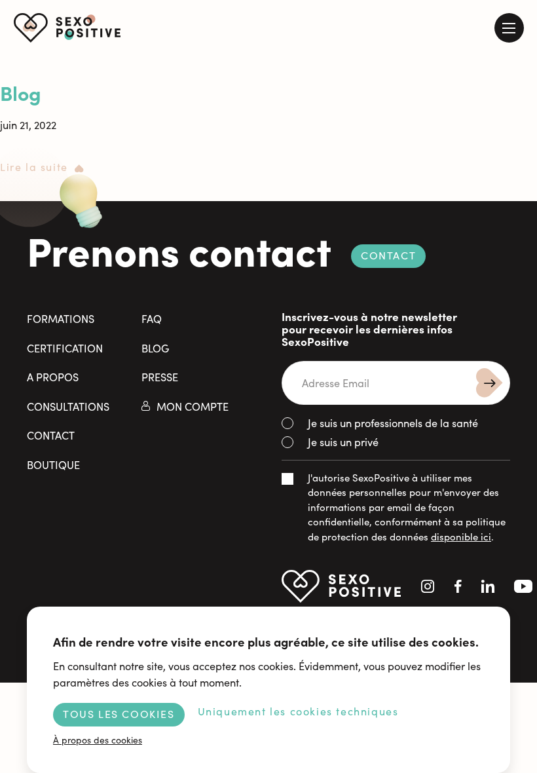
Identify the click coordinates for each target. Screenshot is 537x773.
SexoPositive (67, 28)
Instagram (427, 586)
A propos (53, 376)
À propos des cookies (97, 740)
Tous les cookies (119, 714)
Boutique (53, 464)
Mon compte (193, 406)
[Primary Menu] (509, 28)
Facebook (458, 586)
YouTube (523, 586)
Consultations (68, 406)
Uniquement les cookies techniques (298, 711)
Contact (388, 255)
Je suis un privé (343, 441)
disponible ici (461, 536)
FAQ (151, 318)
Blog (20, 92)
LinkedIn (487, 586)
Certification (65, 348)
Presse (159, 376)
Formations (60, 318)
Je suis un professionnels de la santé (393, 422)
